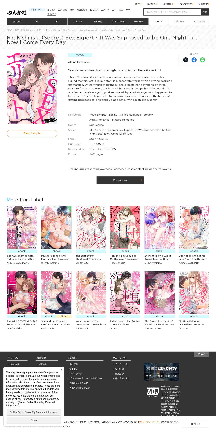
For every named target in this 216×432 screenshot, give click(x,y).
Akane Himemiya (79, 62)
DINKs (113, 115)
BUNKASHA (96, 144)
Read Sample (97, 115)
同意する (195, 424)
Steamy (148, 115)
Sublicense (96, 125)
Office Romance (130, 115)
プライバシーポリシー (150, 422)
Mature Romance (123, 120)
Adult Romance (99, 120)
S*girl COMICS (98, 139)
